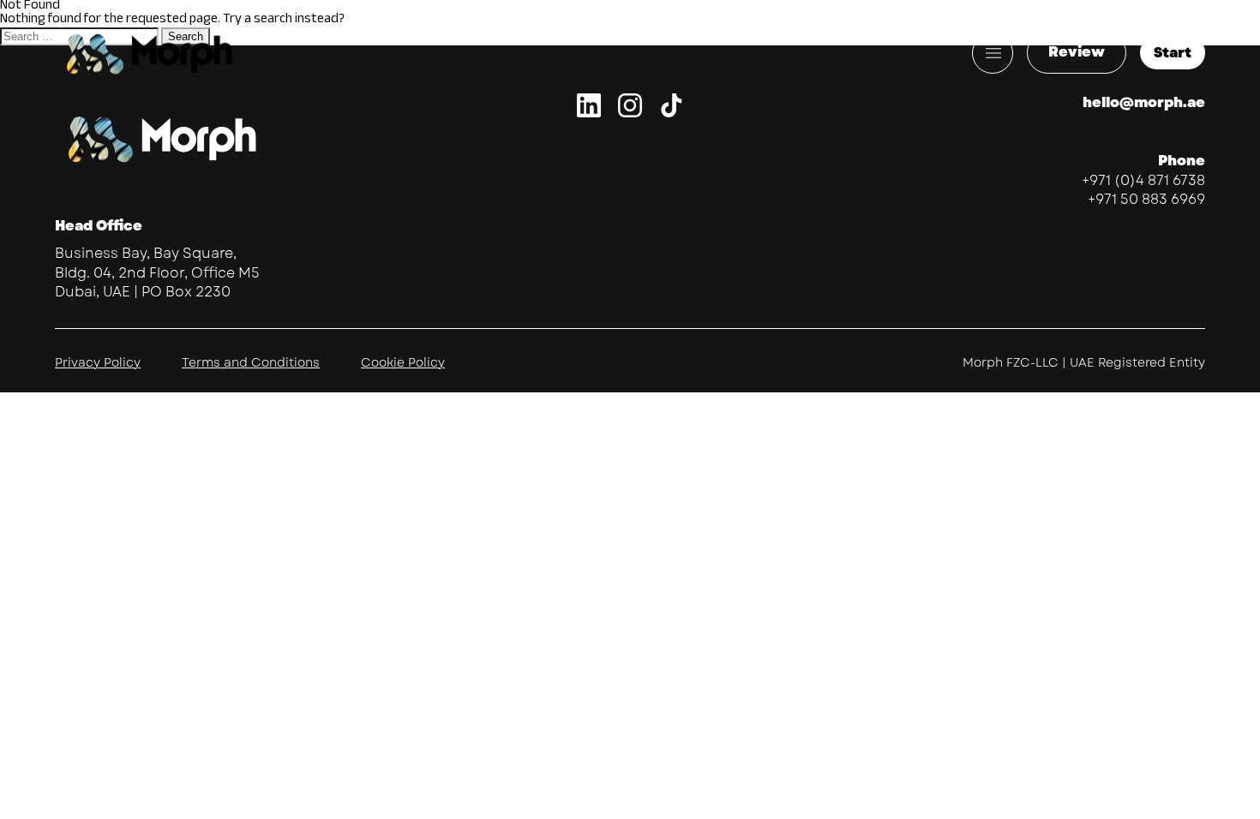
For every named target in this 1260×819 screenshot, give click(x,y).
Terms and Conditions (251, 363)
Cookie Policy (403, 363)
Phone (1181, 160)
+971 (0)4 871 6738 (1143, 180)
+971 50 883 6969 (1146, 199)
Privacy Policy (98, 363)
